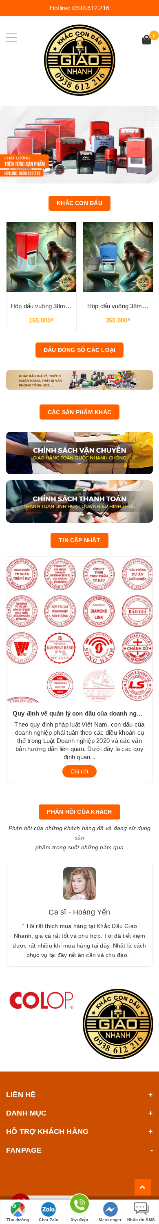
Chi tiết (79, 771)
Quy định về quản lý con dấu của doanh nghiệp (81, 713)
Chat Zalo (48, 1219)
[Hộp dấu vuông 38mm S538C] (118, 257)
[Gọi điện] (79, 1205)
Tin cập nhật (79, 540)
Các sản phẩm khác (79, 412)
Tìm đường (18, 1219)
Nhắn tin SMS (141, 1219)
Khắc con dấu (79, 203)
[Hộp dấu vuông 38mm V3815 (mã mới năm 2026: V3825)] (41, 257)
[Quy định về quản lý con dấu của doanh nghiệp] (79, 628)
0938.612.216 (90, 7)
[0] (146, 40)
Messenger (110, 1219)
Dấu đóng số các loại (80, 350)
